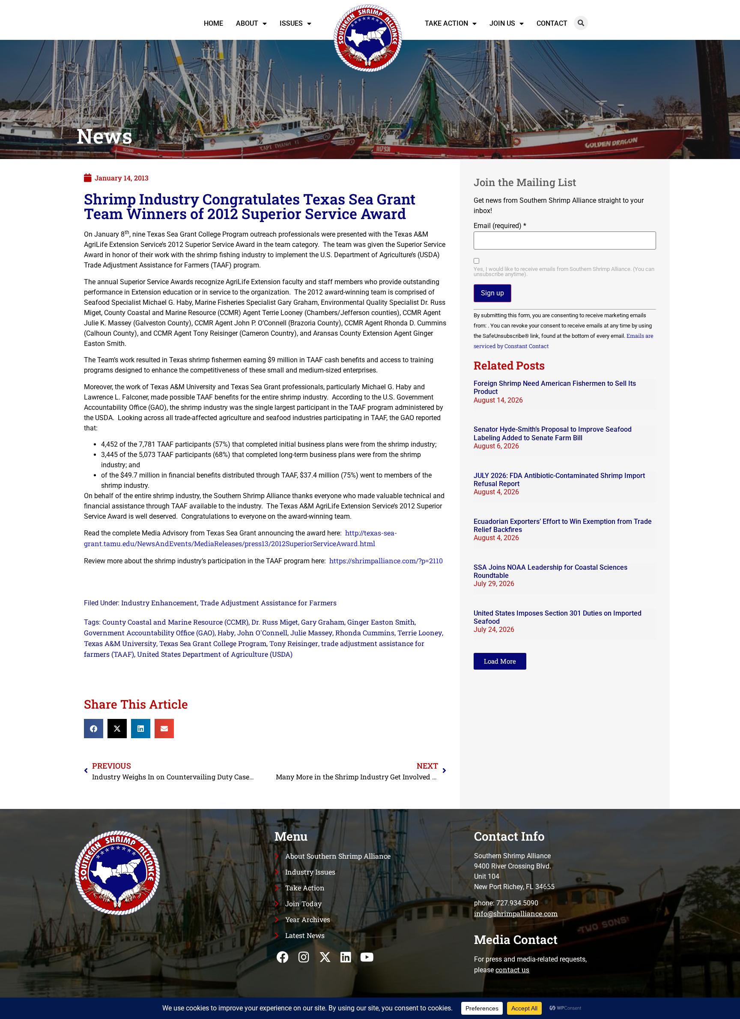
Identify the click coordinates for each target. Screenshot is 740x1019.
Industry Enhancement (159, 602)
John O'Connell (262, 632)
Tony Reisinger (293, 643)
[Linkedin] (345, 957)
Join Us (502, 23)
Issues (291, 23)
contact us (512, 969)
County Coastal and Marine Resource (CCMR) (175, 621)
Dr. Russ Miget (274, 621)
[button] (581, 23)
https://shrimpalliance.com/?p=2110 (386, 560)
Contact (552, 23)
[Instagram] (303, 957)
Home (213, 23)
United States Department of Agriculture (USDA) (214, 653)
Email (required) (500, 225)
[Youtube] (366, 957)
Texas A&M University (120, 643)
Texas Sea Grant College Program (212, 643)
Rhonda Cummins (364, 632)
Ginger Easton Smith (381, 621)
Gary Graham (322, 621)
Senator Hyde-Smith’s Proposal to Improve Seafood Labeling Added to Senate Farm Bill (553, 433)
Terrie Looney (419, 632)
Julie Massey (311, 632)
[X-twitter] (324, 957)
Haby (226, 632)
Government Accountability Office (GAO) (149, 632)
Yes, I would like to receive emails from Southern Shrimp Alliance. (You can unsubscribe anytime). (564, 272)
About (247, 23)
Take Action (446, 23)
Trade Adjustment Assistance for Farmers (268, 602)
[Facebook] (283, 957)
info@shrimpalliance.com (516, 913)
